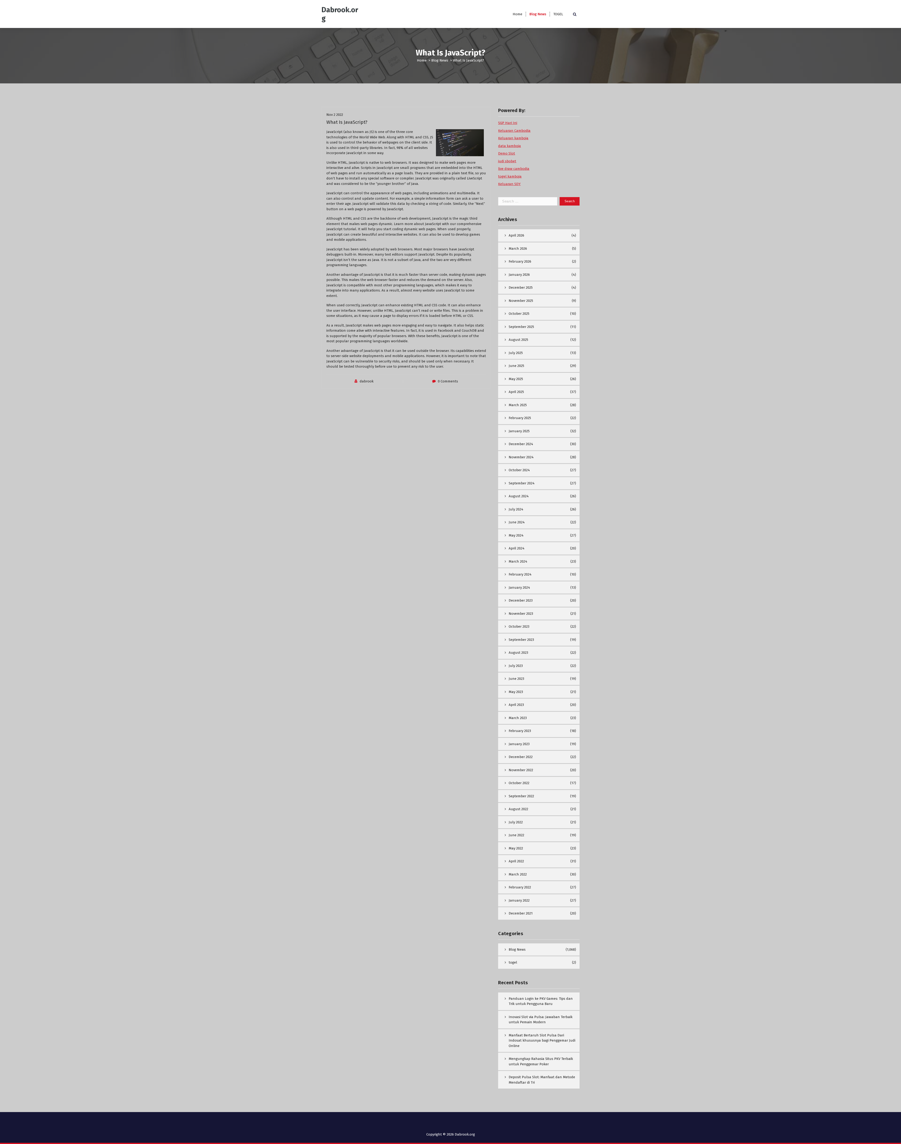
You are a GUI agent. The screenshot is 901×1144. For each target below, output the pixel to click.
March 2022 (518, 874)
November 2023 (521, 613)
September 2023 (521, 640)
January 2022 (519, 900)
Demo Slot (506, 153)
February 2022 (520, 887)
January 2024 (519, 587)
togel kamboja (510, 176)
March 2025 (518, 405)
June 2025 (516, 366)
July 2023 (516, 666)
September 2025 (521, 327)
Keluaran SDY (509, 184)
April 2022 (516, 861)
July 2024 (516, 509)
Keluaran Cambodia (514, 130)
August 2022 (518, 809)
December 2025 (521, 287)
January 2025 (519, 431)
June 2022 (516, 835)
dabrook (367, 381)
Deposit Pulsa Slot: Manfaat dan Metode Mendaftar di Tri (542, 1080)
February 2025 (520, 418)
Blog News (537, 14)
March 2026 (518, 248)
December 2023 (521, 600)
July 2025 (516, 353)
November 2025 (521, 301)
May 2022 (516, 848)
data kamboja (509, 146)
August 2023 (518, 652)
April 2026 (516, 235)
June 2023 (516, 679)
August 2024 (519, 496)
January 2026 (519, 274)
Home (517, 14)
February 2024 (520, 574)
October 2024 (519, 470)
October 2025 (519, 313)
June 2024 (517, 522)
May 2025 (516, 379)
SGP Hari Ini (507, 123)
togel (513, 962)
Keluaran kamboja (513, 138)
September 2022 (521, 796)
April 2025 (516, 392)
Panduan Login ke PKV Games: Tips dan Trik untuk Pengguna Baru (541, 1001)
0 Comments (448, 381)
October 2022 (519, 783)
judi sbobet (507, 161)
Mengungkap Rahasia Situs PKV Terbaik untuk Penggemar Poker (541, 1061)
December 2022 (521, 757)
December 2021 (521, 913)
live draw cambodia (513, 169)
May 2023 (516, 692)
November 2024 (521, 457)
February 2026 (520, 261)
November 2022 (521, 770)
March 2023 (518, 718)
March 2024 (518, 561)
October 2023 (519, 626)
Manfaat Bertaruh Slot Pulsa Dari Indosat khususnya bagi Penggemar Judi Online (542, 1040)
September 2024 (521, 483)
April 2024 (516, 548)
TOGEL (558, 14)
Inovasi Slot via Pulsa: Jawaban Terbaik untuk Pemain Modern (541, 1019)
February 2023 (520, 731)
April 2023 (516, 705)
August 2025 (518, 340)
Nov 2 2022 (334, 115)
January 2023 (519, 744)
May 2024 (516, 535)
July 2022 (516, 822)
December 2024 (521, 444)
